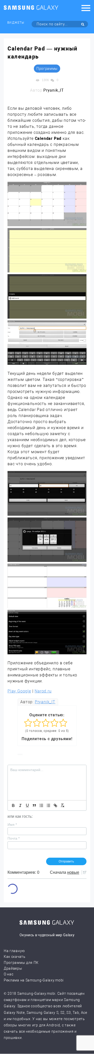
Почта (14, 838)
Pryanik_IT (45, 701)
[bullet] (48, 805)
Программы (47, 69)
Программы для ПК (21, 962)
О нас (9, 974)
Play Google (19, 691)
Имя (12, 825)
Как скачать (15, 956)
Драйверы (13, 968)
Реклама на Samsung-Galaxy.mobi (34, 980)
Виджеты (15, 22)
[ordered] (41, 805)
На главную (14, 951)
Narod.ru (43, 691)
